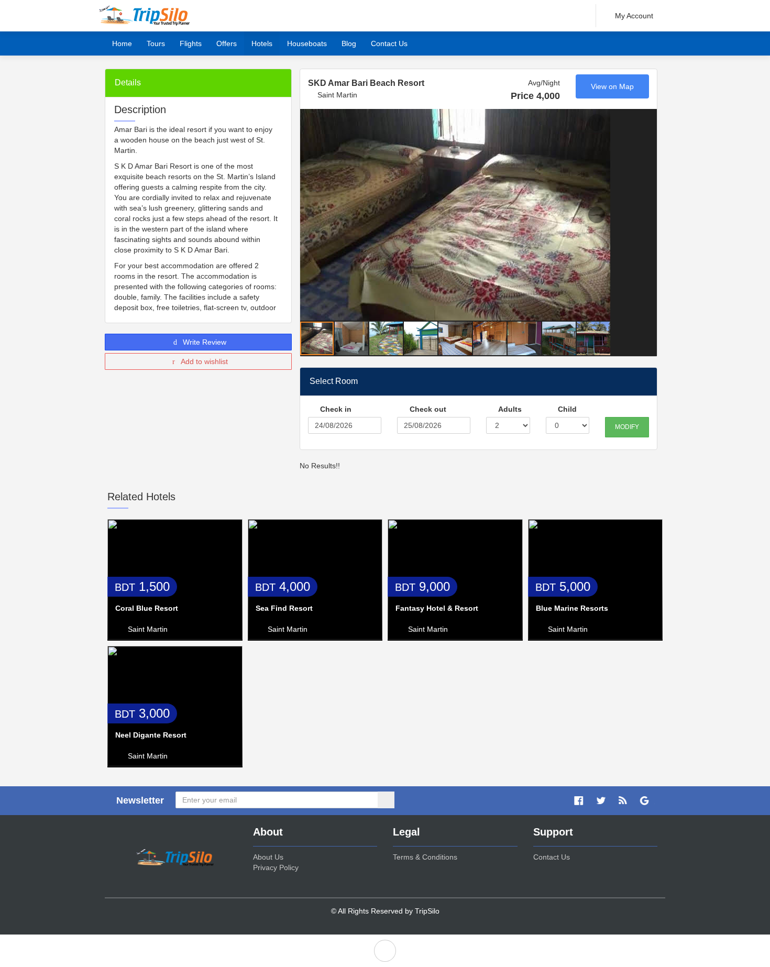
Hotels (261, 43)
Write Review (203, 342)
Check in (334, 409)
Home (122, 43)
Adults (509, 409)
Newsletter (140, 800)
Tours (156, 43)
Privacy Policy (276, 867)
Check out (427, 409)
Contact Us (389, 43)
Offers (226, 43)
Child (566, 409)
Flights (191, 43)
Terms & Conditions (425, 857)
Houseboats (307, 43)
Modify (627, 427)
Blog (349, 43)
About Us (268, 857)
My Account (634, 16)
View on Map (612, 86)
